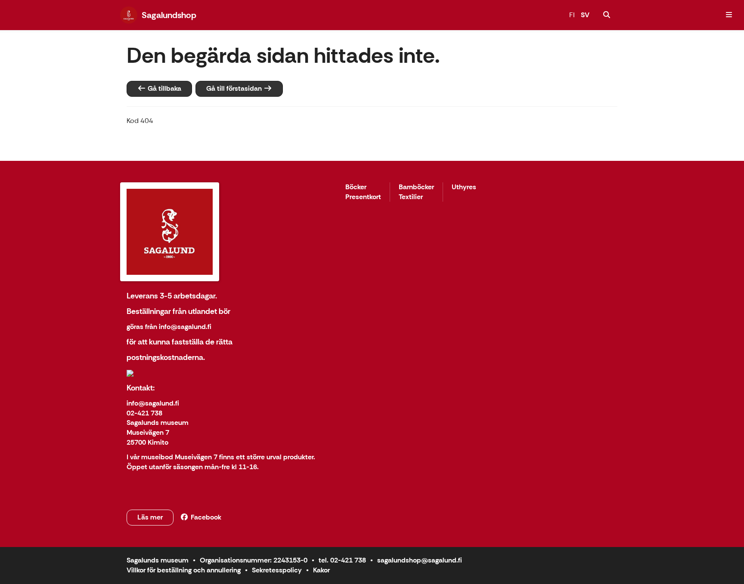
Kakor (321, 570)
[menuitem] (606, 15)
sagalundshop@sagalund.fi (419, 560)
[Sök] (606, 15)
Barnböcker (416, 187)
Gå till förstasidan (235, 88)
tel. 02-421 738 (342, 560)
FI (572, 14)
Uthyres (464, 187)
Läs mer (150, 517)
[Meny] (729, 15)
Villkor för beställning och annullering (184, 570)
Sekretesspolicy (277, 570)
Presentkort (363, 197)
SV (585, 14)
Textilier (411, 197)
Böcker (355, 187)
